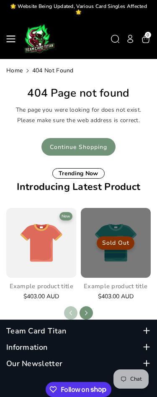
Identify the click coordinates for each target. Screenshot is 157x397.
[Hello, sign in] (130, 39)
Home (14, 70)
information (26, 347)
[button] (13, 39)
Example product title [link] (41, 286)
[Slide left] (70, 313)
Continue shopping (78, 147)
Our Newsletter (34, 364)
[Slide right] (86, 313)
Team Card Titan (36, 331)
